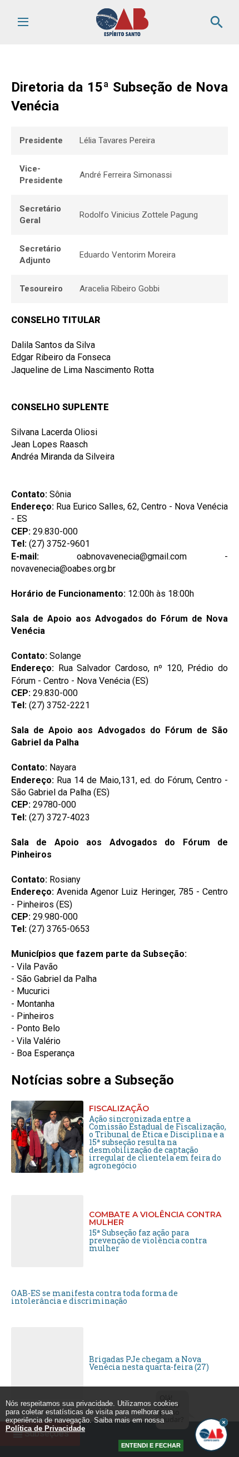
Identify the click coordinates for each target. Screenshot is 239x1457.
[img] (224, 1422)
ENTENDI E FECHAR (151, 1445)
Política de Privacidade (45, 1428)
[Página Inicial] (122, 34)
